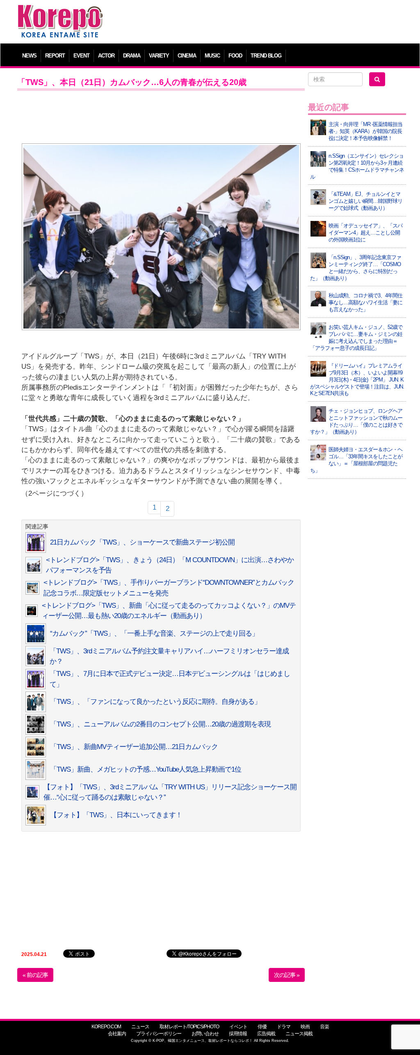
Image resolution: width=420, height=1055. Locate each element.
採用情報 (238, 1034)
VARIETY (159, 56)
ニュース (140, 1027)
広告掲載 (266, 1034)
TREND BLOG (266, 56)
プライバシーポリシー (158, 1034)
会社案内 (117, 1034)
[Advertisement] (259, 22)
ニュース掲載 (299, 1034)
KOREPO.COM (106, 1027)
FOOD (235, 56)
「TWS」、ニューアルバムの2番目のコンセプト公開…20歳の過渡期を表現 (160, 724)
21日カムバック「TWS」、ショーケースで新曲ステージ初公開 (142, 542)
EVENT (81, 56)
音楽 (324, 1027)
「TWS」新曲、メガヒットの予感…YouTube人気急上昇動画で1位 (145, 769)
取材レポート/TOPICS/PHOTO (189, 1027)
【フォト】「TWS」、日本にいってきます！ (116, 815)
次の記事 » (286, 975)
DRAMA (131, 56)
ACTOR (106, 56)
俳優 (262, 1027)
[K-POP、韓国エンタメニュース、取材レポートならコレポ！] (60, 12)
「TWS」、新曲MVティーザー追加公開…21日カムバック (134, 747)
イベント (238, 1027)
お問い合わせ (205, 1034)
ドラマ (283, 1027)
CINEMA (187, 56)
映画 (305, 1027)
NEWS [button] (29, 56)
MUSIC (212, 56)
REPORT (55, 56)
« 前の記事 (35, 975)
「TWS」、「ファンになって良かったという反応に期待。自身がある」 (155, 702)
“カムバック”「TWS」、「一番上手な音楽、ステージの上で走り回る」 (154, 633)
